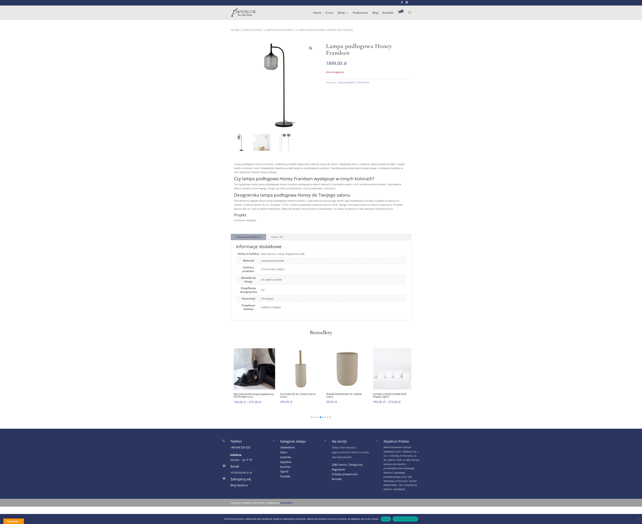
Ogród (284, 471)
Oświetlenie (251, 30)
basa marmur (268, 253)
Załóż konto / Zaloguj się (347, 464)
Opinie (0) (277, 237)
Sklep (341, 13)
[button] (311, 48)
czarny (280, 253)
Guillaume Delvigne (271, 307)
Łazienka (285, 457)
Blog (375, 13)
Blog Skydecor (239, 485)
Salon (283, 452)
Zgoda (385, 518)
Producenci (360, 13)
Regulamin (338, 469)
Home (317, 13)
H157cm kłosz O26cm (272, 269)
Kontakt (388, 13)
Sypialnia (285, 462)
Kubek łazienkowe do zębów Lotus (341, 395)
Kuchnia (285, 467)
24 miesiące (267, 298)
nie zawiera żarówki (271, 279)
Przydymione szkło (295, 253)
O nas (329, 13)
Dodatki (285, 476)
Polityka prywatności (345, 474)
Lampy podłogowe (278, 30)
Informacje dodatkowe (248, 237)
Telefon (236, 441)
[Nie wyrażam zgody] (637, 519)
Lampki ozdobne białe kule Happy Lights (386, 395)
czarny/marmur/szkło (272, 260)
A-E (262, 290)
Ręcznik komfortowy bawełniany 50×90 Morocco (251, 395)
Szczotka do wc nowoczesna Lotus (295, 395)
